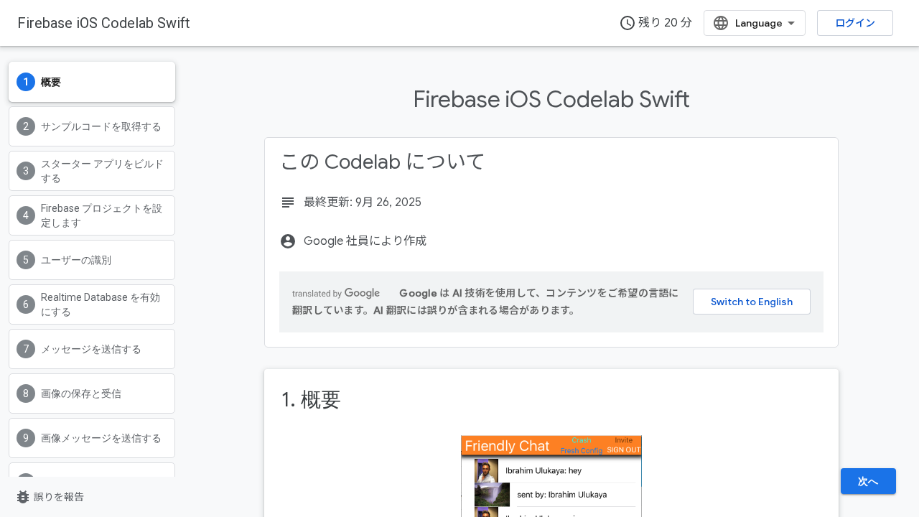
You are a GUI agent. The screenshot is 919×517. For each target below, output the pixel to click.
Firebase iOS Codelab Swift (103, 23)
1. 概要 (311, 399)
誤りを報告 (49, 496)
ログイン (855, 23)
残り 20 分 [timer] (655, 23)
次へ (868, 481)
